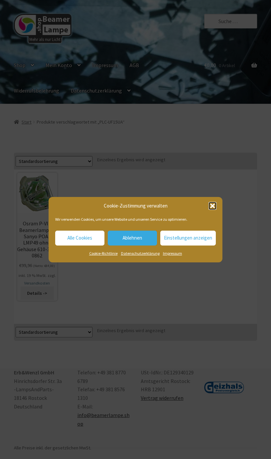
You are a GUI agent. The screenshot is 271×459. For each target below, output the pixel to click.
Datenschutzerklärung (140, 253)
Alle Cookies (79, 238)
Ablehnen (132, 238)
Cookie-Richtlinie (103, 253)
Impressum (172, 253)
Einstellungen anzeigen (188, 238)
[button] (212, 206)
